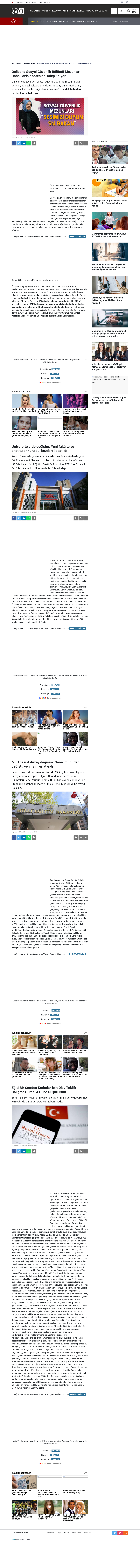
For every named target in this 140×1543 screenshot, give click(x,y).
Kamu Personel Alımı (96, 11)
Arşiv (40, 2)
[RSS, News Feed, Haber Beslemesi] (125, 1533)
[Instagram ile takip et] (120, 1533)
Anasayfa (50, 1533)
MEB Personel (77, 11)
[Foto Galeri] (127, 2)
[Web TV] (122, 2)
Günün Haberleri (31, 2)
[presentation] (19, 21)
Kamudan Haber (60, 11)
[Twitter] (19, 143)
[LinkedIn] (23, 143)
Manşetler (20, 2)
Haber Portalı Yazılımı (22, 1540)
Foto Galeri (34, 11)
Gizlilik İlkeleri (76, 1533)
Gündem (46, 11)
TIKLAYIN (56, 369)
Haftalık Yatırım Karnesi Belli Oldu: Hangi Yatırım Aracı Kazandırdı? (64, 21)
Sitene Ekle (47, 2)
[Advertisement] (70, 43)
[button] (76, 143)
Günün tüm (120, 21)
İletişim (66, 1533)
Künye (59, 1533)
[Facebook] (14, 143)
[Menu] (114, 11)
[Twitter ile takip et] (114, 1533)
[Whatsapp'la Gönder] (28, 143)
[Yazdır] (34, 143)
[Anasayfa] (13, 2)
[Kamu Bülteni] (18, 11)
